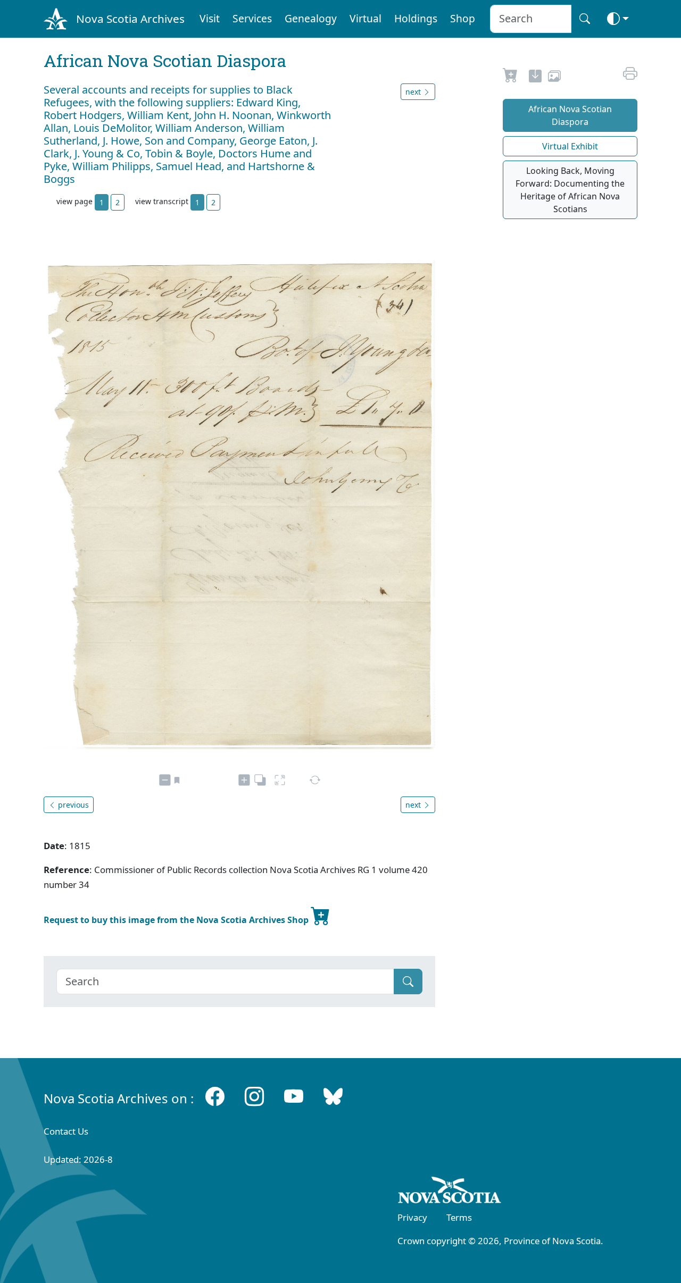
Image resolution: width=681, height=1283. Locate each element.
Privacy (412, 1217)
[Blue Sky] (333, 1096)
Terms (459, 1217)
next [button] (414, 92)
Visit (210, 18)
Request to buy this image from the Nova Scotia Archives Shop (177, 920)
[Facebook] (215, 1096)
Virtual (365, 18)
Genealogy (311, 18)
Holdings (415, 18)
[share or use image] (554, 77)
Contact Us (66, 1131)
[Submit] (408, 981)
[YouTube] (294, 1096)
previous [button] (72, 805)
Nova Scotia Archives (130, 18)
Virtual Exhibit (570, 146)
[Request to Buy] (510, 77)
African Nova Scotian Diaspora (570, 115)
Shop (462, 18)
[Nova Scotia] (449, 1192)
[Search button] (585, 19)
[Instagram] (254, 1096)
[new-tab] (535, 77)
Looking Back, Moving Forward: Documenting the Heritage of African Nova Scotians (570, 190)
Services (252, 18)
